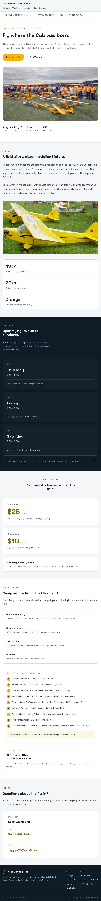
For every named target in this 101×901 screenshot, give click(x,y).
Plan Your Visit (36, 57)
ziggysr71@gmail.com (23, 850)
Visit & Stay (71, 888)
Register (69, 884)
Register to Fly (13, 57)
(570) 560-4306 (19, 834)
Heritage (69, 876)
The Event (70, 880)
